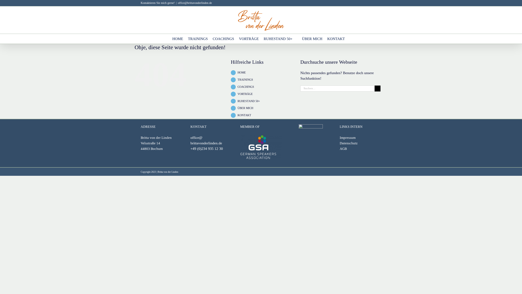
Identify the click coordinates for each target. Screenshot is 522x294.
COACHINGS (246, 86)
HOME (242, 72)
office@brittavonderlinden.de (195, 2)
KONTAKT (244, 115)
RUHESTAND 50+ (249, 101)
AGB (343, 149)
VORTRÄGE (245, 94)
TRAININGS (245, 79)
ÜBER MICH (245, 108)
